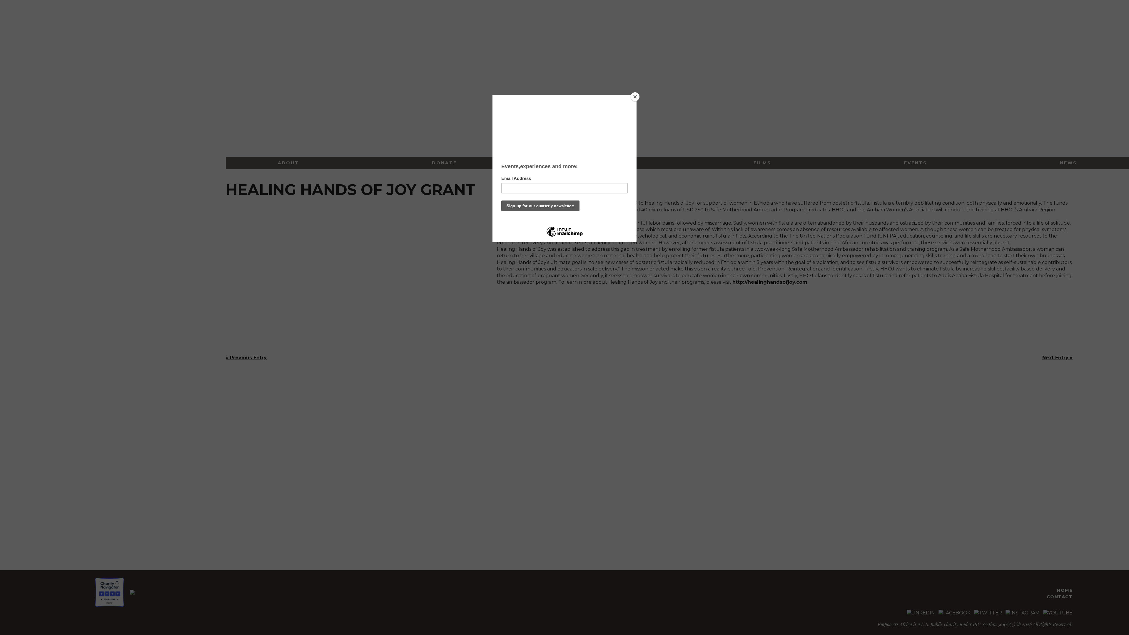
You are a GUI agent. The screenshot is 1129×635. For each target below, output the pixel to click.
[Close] (635, 96)
